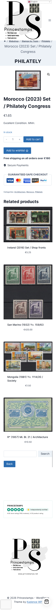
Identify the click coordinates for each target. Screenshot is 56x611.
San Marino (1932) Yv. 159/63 (25, 324)
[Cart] (47, 602)
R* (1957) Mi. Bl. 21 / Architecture (27, 437)
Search (45, 453)
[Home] (5, 41)
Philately (28, 61)
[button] (48, 74)
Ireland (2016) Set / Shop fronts (26, 247)
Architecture (19, 192)
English (33, 2)
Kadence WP (34, 601)
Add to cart (33, 139)
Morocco (30, 192)
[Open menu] (49, 20)
